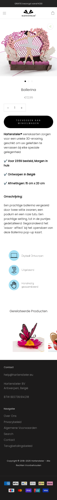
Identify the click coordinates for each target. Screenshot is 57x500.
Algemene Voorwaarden (20, 428)
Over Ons (10, 416)
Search (8, 434)
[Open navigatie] (4, 13)
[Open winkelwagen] (52, 13)
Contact (9, 440)
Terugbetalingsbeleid (18, 446)
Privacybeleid (12, 422)
